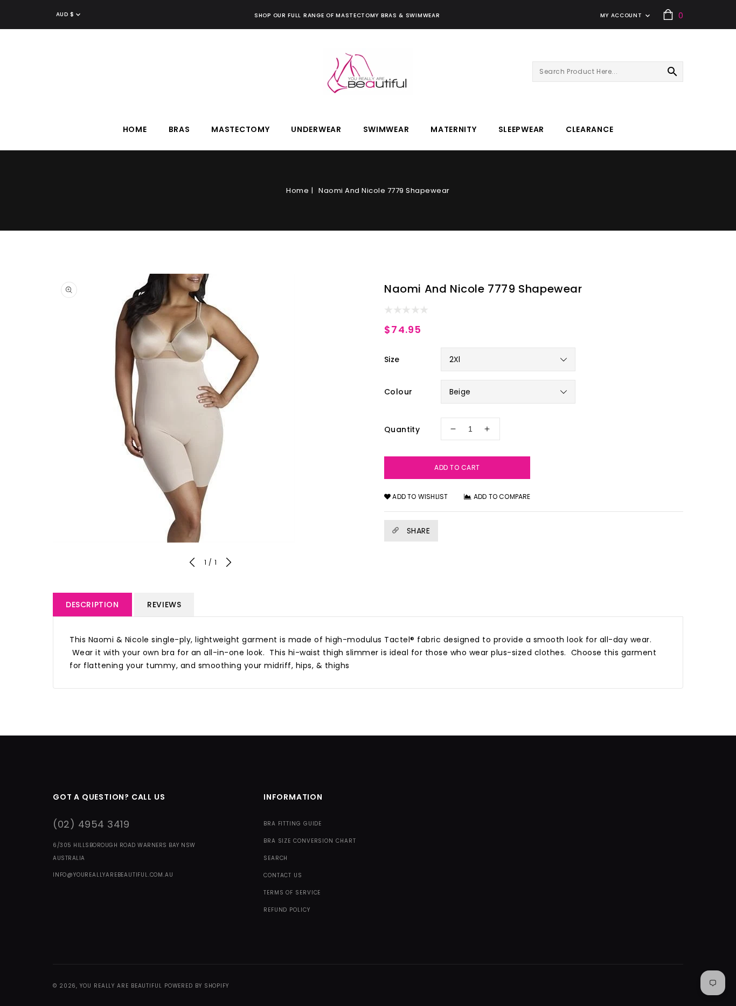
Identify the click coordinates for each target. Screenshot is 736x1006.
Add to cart (457, 467)
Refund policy (286, 910)
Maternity (453, 129)
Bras (179, 129)
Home (297, 190)
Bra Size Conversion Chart (309, 841)
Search (275, 858)
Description (92, 604)
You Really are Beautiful (121, 986)
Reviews (164, 604)
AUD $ (65, 14)
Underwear (316, 129)
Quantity (402, 429)
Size (392, 359)
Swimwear (386, 129)
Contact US (282, 875)
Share (417, 530)
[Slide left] (192, 564)
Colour (398, 391)
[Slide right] (228, 564)
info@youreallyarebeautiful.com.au (113, 875)
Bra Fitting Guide (292, 824)
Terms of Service (292, 893)
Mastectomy (240, 129)
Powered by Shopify (196, 986)
